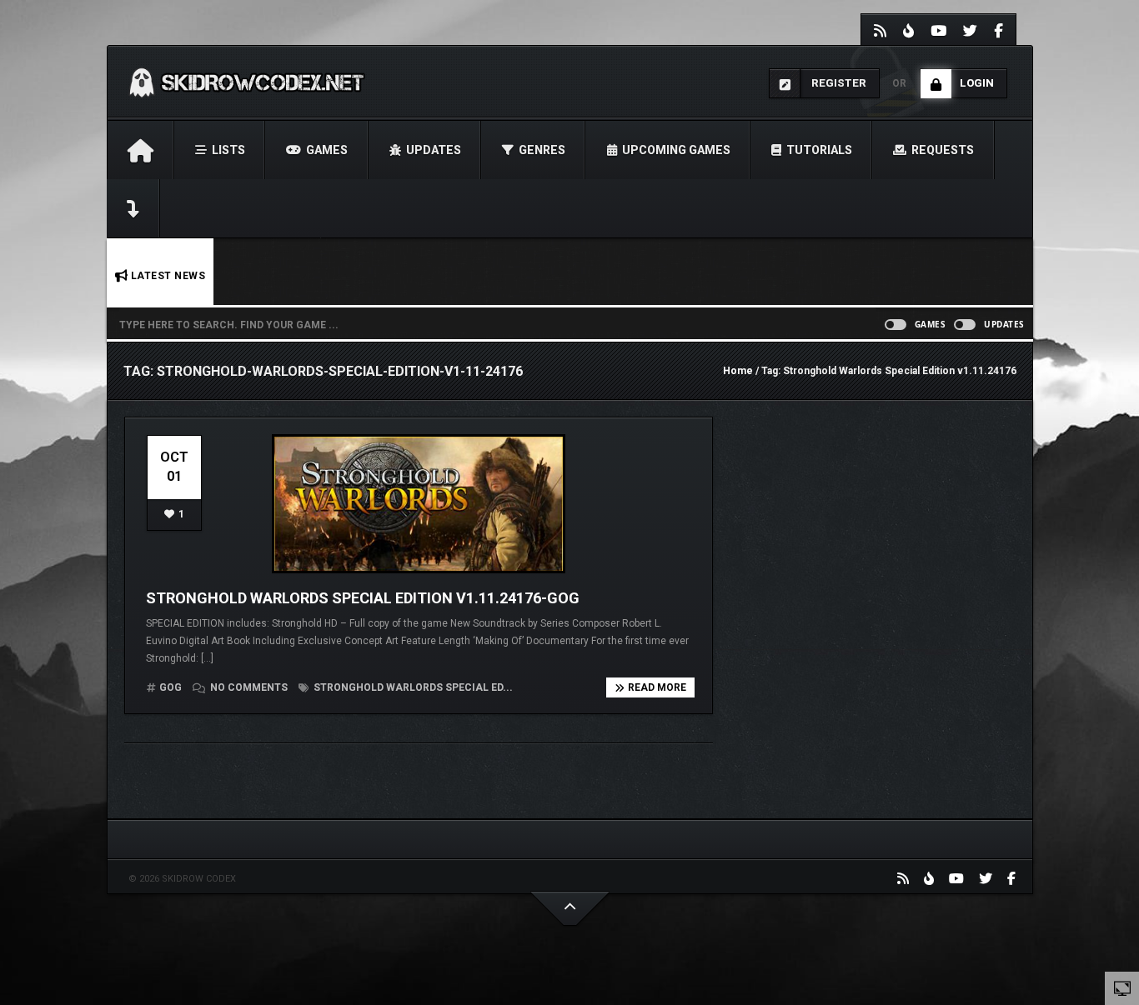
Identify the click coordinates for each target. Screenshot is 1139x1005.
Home (738, 371)
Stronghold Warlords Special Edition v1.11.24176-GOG (363, 598)
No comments (249, 687)
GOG (170, 687)
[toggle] (1122, 987)
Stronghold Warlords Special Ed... (412, 687)
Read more (657, 687)
